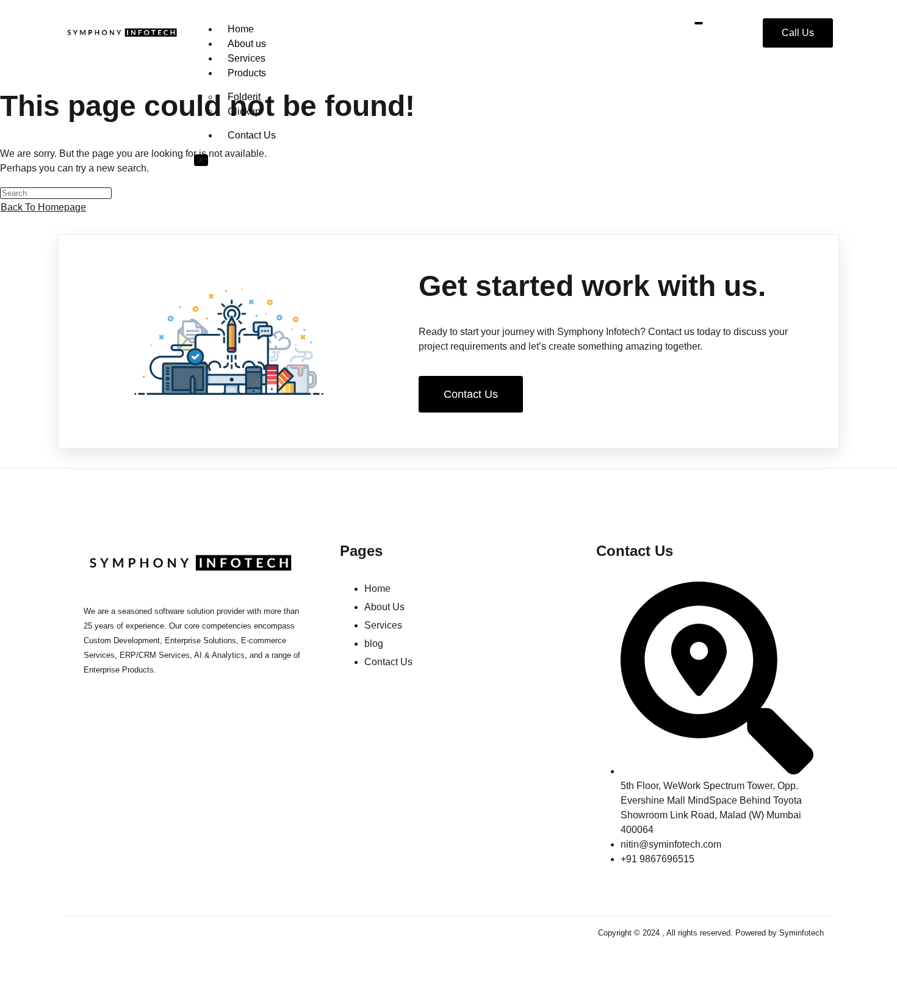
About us (247, 43)
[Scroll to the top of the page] (3, 991)
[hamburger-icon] (698, 23)
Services (246, 58)
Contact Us (252, 135)
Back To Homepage (43, 207)
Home (241, 29)
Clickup (244, 111)
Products (247, 73)
